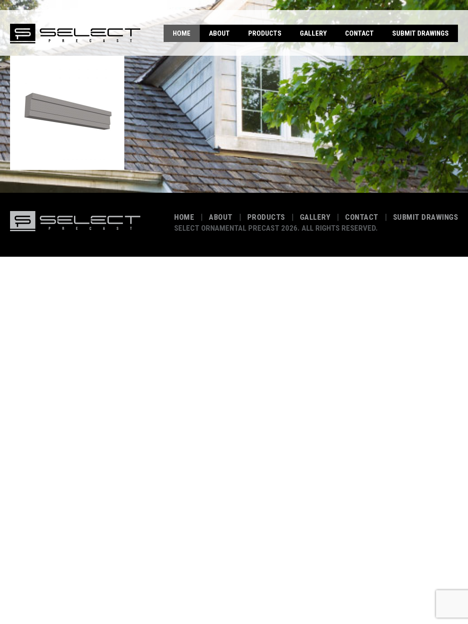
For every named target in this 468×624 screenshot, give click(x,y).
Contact (359, 33)
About (219, 33)
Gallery (313, 33)
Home (182, 33)
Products (265, 33)
